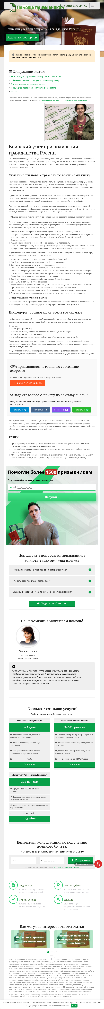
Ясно (74, 1006)
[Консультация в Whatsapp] (98, 864)
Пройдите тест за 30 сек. (28, 382)
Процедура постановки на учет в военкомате (33, 87)
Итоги (14, 91)
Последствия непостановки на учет (28, 84)
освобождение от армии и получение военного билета (63, 100)
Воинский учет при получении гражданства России (36, 76)
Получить (52, 497)
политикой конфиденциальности (66, 867)
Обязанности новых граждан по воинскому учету (35, 80)
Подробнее (29, 763)
